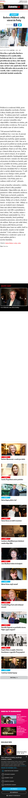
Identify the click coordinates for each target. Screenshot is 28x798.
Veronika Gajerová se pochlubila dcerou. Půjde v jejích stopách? (13, 629)
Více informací (23, 765)
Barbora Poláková (9, 243)
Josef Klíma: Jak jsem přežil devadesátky (21, 729)
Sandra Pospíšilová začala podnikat (12, 479)
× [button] (26, 756)
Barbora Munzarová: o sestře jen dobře (13, 459)
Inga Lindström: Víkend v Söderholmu (22, 717)
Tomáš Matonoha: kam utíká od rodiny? (10, 307)
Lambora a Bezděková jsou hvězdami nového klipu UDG (12, 542)
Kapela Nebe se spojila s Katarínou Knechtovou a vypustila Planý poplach (13, 651)
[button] (14, 768)
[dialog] (14, 776)
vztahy (15, 243)
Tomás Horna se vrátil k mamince (11, 521)
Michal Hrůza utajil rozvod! (9, 584)
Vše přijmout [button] (14, 788)
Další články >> (14, 677)
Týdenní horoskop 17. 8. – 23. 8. (22, 752)
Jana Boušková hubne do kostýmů (11, 564)
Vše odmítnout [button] (14, 792)
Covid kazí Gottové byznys (9, 673)
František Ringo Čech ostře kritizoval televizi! (12, 606)
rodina (19, 243)
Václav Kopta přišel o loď (8, 500)
